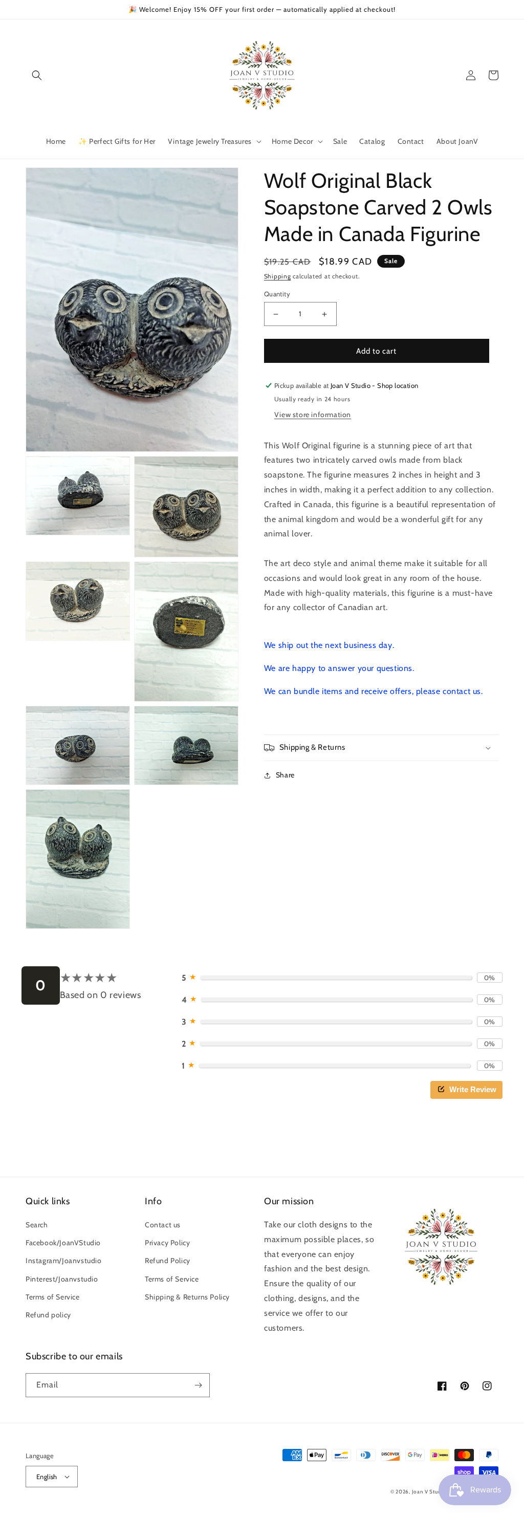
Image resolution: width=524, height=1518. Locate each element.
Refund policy (48, 1314)
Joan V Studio (429, 1491)
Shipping (277, 276)
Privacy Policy (167, 1242)
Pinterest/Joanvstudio (62, 1279)
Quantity (277, 294)
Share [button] (285, 774)
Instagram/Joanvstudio (64, 1260)
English (46, 1476)
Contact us (163, 1224)
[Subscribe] (198, 1385)
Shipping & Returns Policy (187, 1297)
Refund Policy (167, 1260)
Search (37, 1224)
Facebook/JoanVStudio (63, 1242)
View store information (312, 414)
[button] (37, 75)
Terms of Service (53, 1297)
